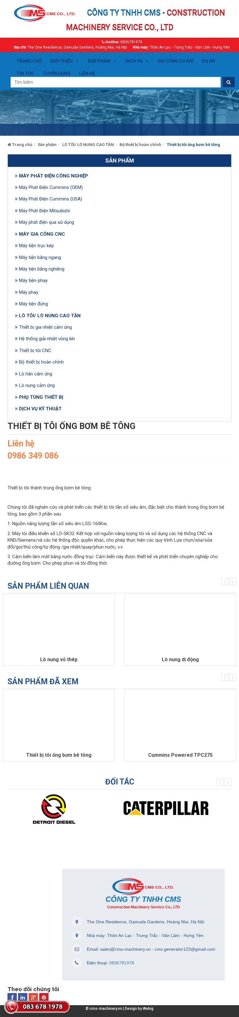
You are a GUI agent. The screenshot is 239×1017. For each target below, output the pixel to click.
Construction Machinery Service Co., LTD (143, 907)
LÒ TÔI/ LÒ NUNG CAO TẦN (50, 315)
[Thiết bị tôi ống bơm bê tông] (59, 721)
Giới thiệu (61, 61)
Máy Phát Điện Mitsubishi (44, 211)
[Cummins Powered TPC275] (180, 721)
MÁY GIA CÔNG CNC (42, 234)
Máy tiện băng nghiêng (41, 269)
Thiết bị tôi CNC (35, 350)
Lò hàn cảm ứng (35, 374)
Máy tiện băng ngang (40, 257)
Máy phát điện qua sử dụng (46, 222)
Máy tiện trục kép (36, 245)
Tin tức (25, 73)
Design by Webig (138, 1008)
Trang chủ (28, 61)
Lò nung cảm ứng (37, 385)
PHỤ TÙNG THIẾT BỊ (41, 397)
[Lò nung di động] (180, 625)
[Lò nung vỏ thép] (59, 625)
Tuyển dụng (56, 73)
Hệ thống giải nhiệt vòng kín (47, 338)
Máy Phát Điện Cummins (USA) (50, 199)
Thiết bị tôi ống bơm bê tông (58, 755)
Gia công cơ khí (175, 61)
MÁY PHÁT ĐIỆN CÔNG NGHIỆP (53, 176)
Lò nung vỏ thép (58, 659)
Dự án (208, 61)
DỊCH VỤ (134, 61)
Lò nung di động (180, 659)
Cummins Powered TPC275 (180, 755)
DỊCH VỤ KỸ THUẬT (40, 409)
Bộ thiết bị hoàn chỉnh (41, 362)
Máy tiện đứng (33, 304)
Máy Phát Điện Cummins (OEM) (51, 187)
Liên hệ (87, 73)
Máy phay (28, 292)
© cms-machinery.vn (104, 1008)
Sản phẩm (99, 61)
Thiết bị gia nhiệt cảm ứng (45, 327)
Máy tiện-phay (33, 280)
